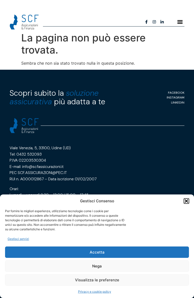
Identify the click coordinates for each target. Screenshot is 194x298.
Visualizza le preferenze (97, 280)
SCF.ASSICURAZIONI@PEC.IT (42, 172)
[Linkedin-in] (162, 22)
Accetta (97, 252)
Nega (97, 266)
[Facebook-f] (147, 22)
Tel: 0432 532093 (26, 154)
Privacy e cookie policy (94, 291)
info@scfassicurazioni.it (43, 166)
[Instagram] (154, 22)
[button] (186, 201)
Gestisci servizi (18, 239)
